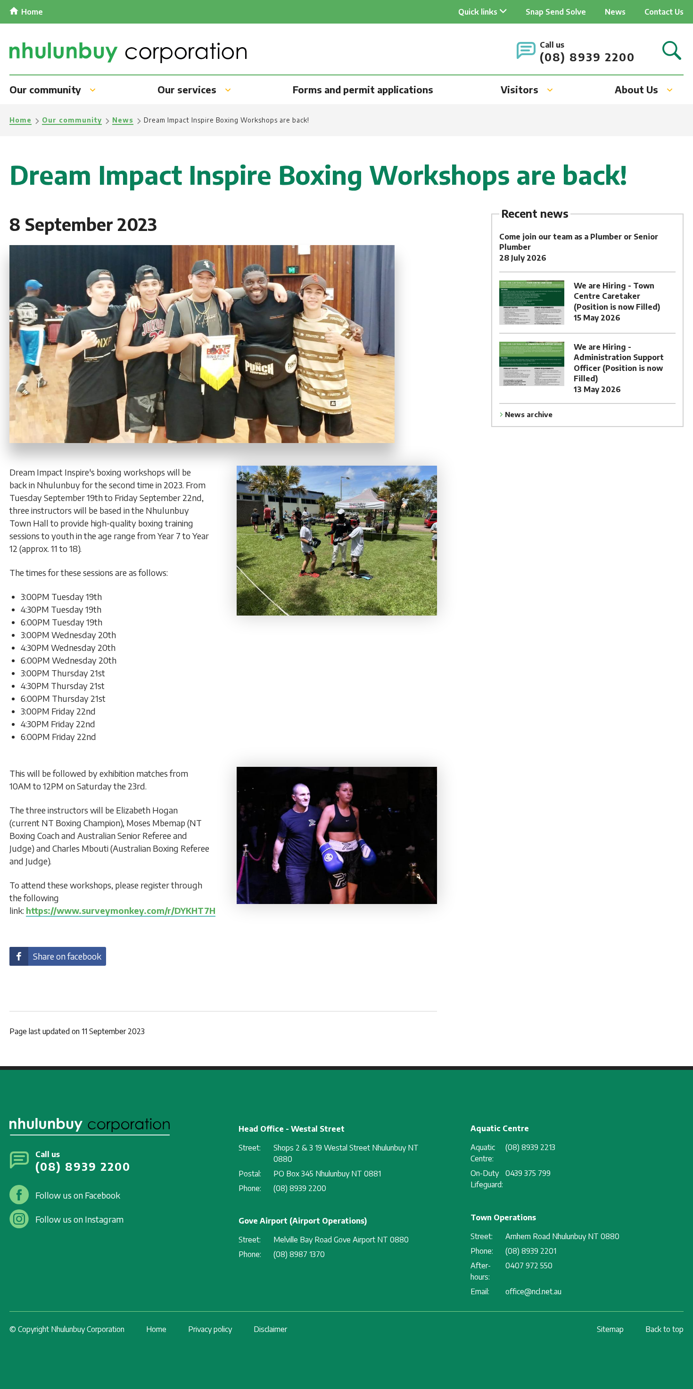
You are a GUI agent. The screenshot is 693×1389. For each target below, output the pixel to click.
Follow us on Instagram (79, 1219)
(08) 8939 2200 (587, 57)
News (615, 11)
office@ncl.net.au (533, 1291)
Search (672, 51)
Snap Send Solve (556, 11)
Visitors (519, 89)
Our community (45, 89)
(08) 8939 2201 (530, 1251)
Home (32, 11)
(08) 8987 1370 (299, 1254)
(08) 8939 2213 (530, 1147)
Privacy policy (210, 1329)
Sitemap (610, 1329)
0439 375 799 (528, 1173)
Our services (186, 89)
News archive (529, 414)
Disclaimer (270, 1329)
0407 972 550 (529, 1265)
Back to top (664, 1329)
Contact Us (664, 11)
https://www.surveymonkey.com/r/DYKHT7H (120, 910)
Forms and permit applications (363, 89)
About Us (636, 89)
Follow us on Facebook (77, 1195)
